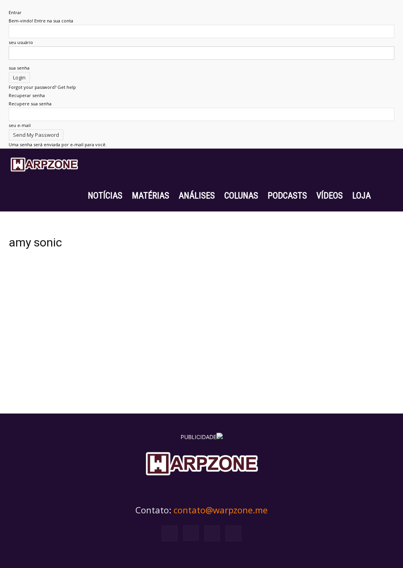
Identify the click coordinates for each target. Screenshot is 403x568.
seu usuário (21, 42)
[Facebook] (169, 533)
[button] (384, 165)
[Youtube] (233, 533)
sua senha (19, 68)
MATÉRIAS (150, 195)
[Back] (10, 4)
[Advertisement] (201, 325)
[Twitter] (212, 533)
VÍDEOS (329, 195)
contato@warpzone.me (221, 510)
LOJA (361, 195)
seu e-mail (20, 125)
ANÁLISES (197, 195)
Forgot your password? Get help (42, 87)
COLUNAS (241, 195)
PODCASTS (287, 195)
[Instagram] (191, 533)
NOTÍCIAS (105, 195)
